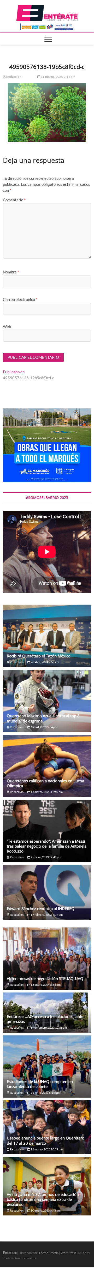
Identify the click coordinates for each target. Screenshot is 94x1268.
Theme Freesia (48, 1253)
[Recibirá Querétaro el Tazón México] (47, 636)
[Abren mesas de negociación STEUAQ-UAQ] (47, 958)
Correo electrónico (20, 299)
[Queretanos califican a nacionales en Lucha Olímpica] (47, 766)
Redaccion (13, 77)
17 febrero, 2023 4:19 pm (46, 914)
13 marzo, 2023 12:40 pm (46, 791)
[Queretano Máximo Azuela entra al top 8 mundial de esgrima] (47, 701)
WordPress (68, 1253)
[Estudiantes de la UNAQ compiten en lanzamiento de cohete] (47, 1066)
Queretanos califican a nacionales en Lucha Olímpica (45, 783)
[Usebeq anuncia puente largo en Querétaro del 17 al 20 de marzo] (47, 1127)
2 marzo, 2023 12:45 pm (45, 857)
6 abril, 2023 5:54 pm (43, 727)
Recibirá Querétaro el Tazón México (38, 655)
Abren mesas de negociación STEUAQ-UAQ (45, 978)
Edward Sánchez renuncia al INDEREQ (40, 908)
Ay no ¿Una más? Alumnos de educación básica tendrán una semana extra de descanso (43, 1199)
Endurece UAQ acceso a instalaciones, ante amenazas (45, 1019)
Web (7, 326)
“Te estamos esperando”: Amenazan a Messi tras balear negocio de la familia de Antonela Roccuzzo (46, 846)
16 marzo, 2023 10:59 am (46, 1149)
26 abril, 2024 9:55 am (44, 662)
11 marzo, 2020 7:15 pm (57, 77)
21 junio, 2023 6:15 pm (45, 1092)
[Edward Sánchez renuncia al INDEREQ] (47, 892)
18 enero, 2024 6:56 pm (45, 984)
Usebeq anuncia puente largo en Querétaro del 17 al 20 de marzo (45, 1140)
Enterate (10, 1252)
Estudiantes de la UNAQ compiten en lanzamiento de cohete (40, 1084)
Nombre (11, 272)
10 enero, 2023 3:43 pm (45, 1210)
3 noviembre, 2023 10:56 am (48, 1027)
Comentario (14, 199)
